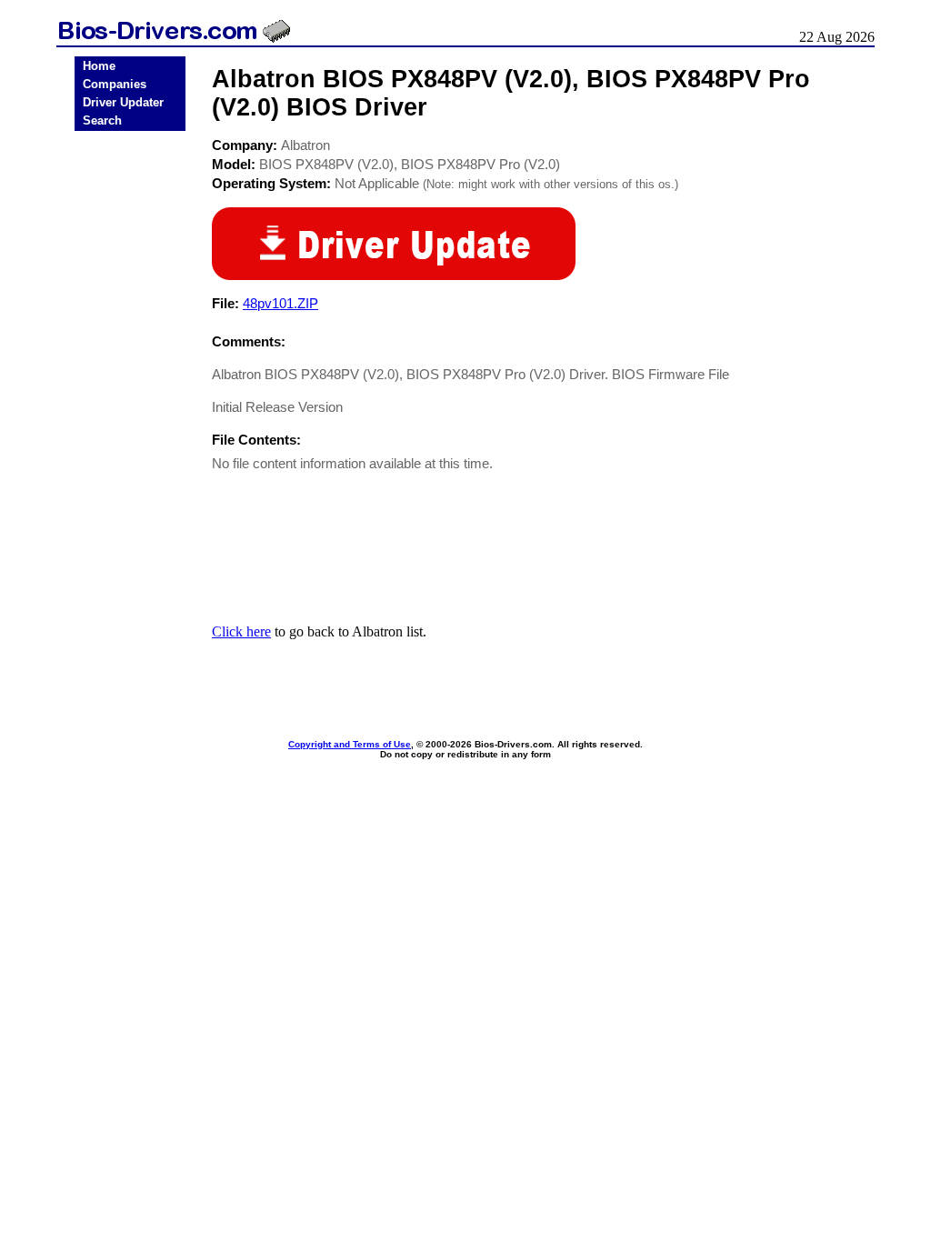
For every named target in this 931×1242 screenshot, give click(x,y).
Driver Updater (123, 102)
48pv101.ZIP (280, 303)
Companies (114, 84)
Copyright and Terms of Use (349, 744)
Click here (241, 631)
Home (99, 66)
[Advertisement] (130, 420)
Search (102, 120)
